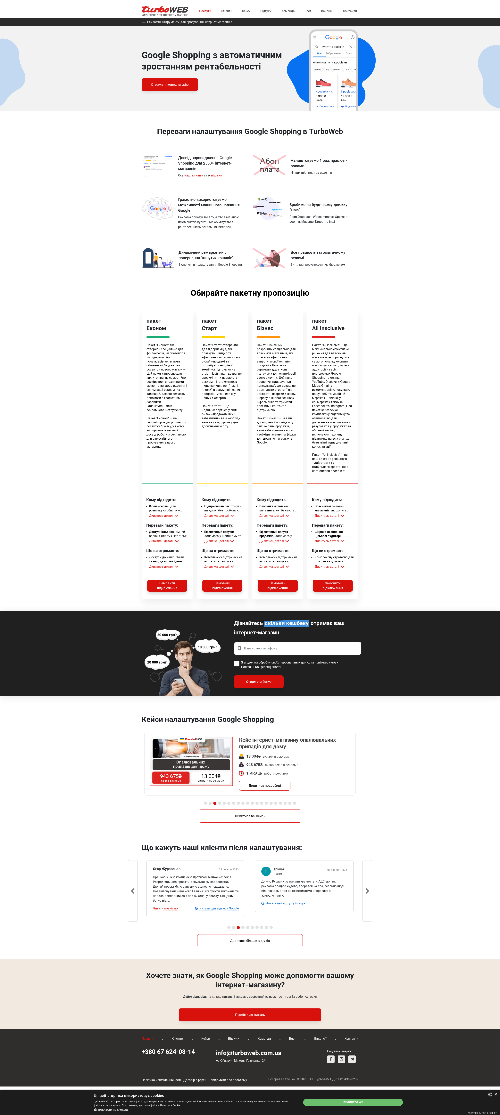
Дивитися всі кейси (250, 816)
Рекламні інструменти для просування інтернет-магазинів (189, 22)
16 (275, 803)
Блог (307, 11)
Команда (288, 11)
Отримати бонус (258, 682)
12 (257, 803)
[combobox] (490, 1094)
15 (271, 803)
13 (261, 803)
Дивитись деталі (161, 515)
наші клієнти (193, 175)
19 (289, 803)
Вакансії (327, 11)
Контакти (350, 11)
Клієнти (226, 11)
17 (280, 803)
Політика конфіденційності (161, 1080)
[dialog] (250, 1102)
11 (252, 803)
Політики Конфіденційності (261, 667)
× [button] (495, 1094)
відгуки (216, 175)
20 (294, 803)
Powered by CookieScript (482, 1112)
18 (285, 803)
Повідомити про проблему (227, 1080)
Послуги (205, 11)
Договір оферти (194, 1080)
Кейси (246, 11)
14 (266, 803)
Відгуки (265, 11)
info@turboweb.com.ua (248, 1053)
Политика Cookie (170, 1105)
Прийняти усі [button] (353, 1102)
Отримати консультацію (170, 84)
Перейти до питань (250, 1015)
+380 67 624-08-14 (168, 1051)
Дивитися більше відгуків (250, 941)
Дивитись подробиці (265, 785)
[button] (195, 1109)
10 (247, 803)
